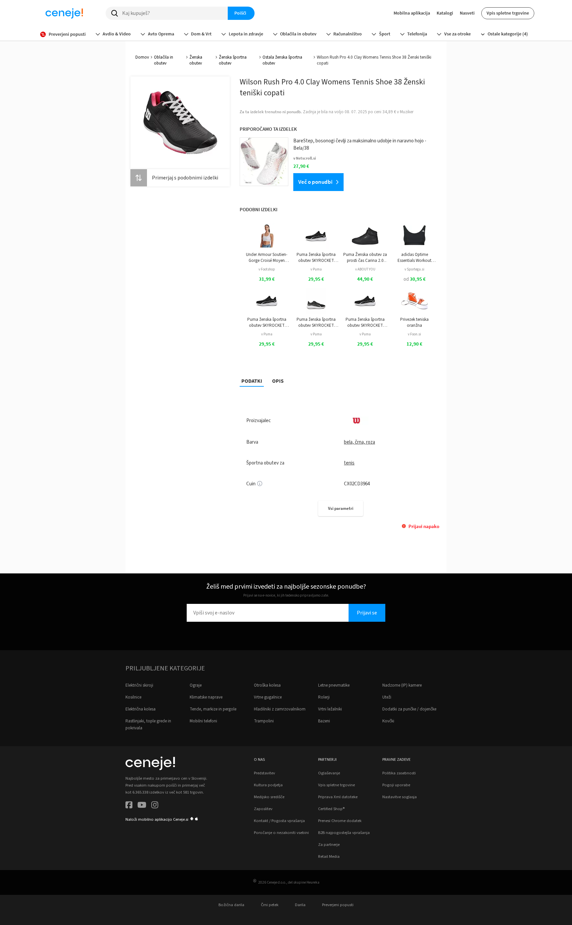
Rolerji (324, 697)
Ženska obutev (195, 60)
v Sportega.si (414, 269)
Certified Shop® (331, 809)
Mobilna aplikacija (412, 13)
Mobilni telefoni (203, 721)
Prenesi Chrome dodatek (339, 821)
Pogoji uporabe (396, 785)
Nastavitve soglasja (399, 797)
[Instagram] (154, 806)
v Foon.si (414, 334)
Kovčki (388, 721)
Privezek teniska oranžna (414, 322)
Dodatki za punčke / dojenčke (409, 709)
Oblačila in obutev (163, 60)
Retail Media (329, 856)
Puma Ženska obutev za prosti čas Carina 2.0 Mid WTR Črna (365, 258)
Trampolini (264, 721)
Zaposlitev (263, 809)
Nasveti (467, 13)
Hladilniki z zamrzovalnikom (280, 709)
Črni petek (269, 905)
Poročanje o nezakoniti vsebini (281, 833)
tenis (349, 463)
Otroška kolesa (267, 685)
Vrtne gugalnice (268, 697)
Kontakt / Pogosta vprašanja (279, 821)
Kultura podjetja (268, 785)
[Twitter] (141, 806)
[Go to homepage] (64, 13)
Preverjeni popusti (338, 905)
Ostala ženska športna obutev (282, 60)
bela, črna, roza (359, 442)
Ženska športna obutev (233, 60)
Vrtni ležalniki (330, 709)
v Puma (316, 269)
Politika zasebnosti (399, 773)
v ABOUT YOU (365, 269)
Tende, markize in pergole (213, 709)
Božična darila (231, 905)
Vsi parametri (340, 508)
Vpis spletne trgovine (508, 13)
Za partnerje (329, 845)
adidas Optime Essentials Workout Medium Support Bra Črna (414, 258)
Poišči (240, 13)
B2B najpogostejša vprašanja (344, 833)
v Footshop (267, 269)
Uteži (386, 697)
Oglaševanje (329, 773)
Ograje (196, 685)
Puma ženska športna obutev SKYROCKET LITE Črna (316, 258)
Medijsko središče (269, 797)
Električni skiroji (139, 685)
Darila (300, 905)
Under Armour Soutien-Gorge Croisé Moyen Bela (266, 258)
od (415, 279)
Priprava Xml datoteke (338, 797)
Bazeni (324, 721)
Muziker (406, 112)
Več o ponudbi (315, 181)
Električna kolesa (140, 709)
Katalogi (445, 13)
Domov (142, 57)
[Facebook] (128, 806)
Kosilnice (133, 697)
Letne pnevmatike (334, 685)
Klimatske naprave (206, 697)
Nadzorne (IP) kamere (402, 685)
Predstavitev (264, 773)
